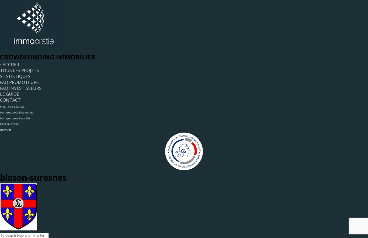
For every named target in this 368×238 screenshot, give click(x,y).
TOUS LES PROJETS (19, 70)
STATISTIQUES (15, 76)
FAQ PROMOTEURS (19, 82)
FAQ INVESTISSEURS (20, 88)
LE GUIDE (9, 94)
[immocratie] (33, 49)
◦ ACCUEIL (10, 65)
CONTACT (10, 100)
